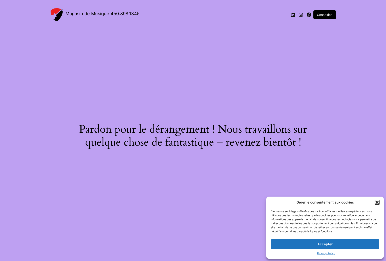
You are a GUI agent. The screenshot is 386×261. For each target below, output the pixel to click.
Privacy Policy (326, 253)
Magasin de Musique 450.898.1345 (102, 13)
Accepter (325, 244)
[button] (377, 202)
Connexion (324, 15)
